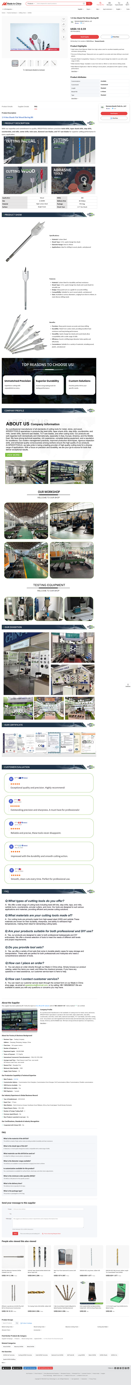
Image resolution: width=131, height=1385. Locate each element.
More (3, 1362)
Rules (128, 9)
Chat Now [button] (116, 37)
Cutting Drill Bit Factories (25, 1355)
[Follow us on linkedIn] (128, 1368)
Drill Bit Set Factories (9, 1355)
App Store (6, 1368)
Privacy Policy (92, 1379)
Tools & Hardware (12, 13)
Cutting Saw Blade (102, 1327)
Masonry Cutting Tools (72, 1327)
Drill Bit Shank (103, 1355)
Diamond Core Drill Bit (57, 1355)
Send (15, 1233)
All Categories (8, 9)
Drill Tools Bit (70, 1355)
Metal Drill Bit (30, 1346)
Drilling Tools (22, 13)
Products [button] (30, 4)
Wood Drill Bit (7, 1346)
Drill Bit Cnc (114, 1355)
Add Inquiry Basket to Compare (35, 70)
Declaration (84, 1379)
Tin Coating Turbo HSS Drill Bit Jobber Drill (39, 1306)
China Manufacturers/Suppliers (51, 1373)
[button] (84, 3)
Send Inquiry (85, 37)
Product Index (96, 1373)
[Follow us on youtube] (123, 1368)
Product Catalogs (27, 1323)
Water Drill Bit (92, 1355)
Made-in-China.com (58, 1375)
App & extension (107, 9)
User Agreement (75, 1379)
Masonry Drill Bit (18, 1346)
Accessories (37, 1330)
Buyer (88, 9)
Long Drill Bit (81, 1355)
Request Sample (99, 41)
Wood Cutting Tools (39, 1327)
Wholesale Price (76, 1373)
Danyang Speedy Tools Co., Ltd (83, 21)
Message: (9, 1218)
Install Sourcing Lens (46, 1368)
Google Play (17, 1368)
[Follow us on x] (118, 1368)
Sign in (127, 5)
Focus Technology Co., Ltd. (53, 1379)
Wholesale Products (65, 1373)
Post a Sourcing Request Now (51, 1233)
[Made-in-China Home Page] (11, 4)
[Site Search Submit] (89, 3)
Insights (103, 1373)
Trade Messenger (30, 1368)
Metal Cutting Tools (7, 1327)
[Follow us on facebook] (115, 1368)
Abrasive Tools (6, 1330)
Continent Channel (86, 1373)
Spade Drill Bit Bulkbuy (9, 1359)
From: (10, 1209)
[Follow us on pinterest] (126, 1368)
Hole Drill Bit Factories (42, 1355)
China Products (38, 1373)
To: (11, 1214)
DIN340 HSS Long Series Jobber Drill (90, 1270)
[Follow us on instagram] (120, 1368)
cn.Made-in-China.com (82, 1375)
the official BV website (42, 1006)
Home (3, 13)
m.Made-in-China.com (69, 1375)
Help (97, 9)
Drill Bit (30, 13)
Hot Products (29, 1373)
